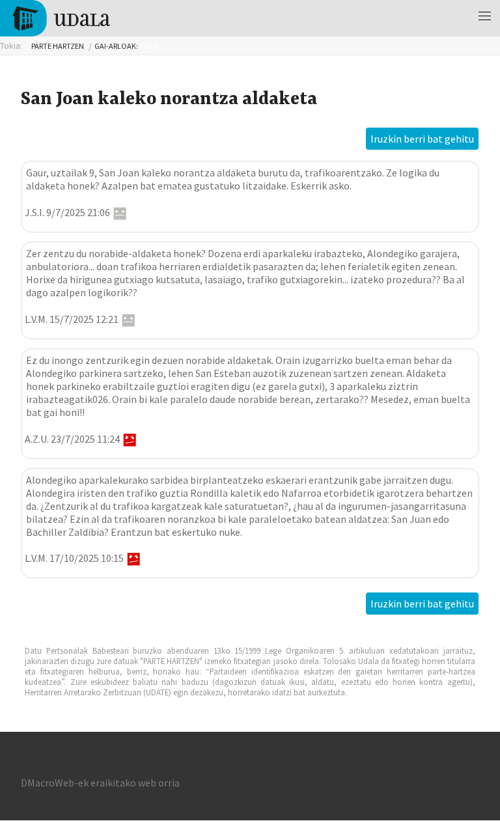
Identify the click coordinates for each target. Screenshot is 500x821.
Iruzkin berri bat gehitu (422, 138)
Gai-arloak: (116, 46)
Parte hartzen (57, 46)
